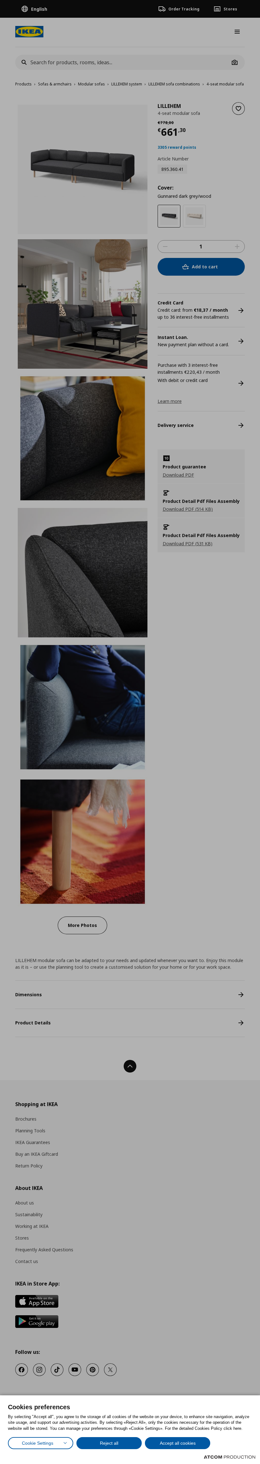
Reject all (109, 1443)
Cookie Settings (37, 1443)
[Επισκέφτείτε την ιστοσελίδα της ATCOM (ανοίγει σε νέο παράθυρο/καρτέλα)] (229, 1457)
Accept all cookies (178, 1443)
